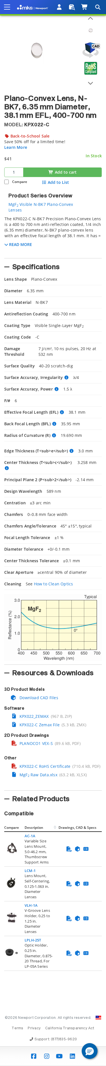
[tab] (53, 235)
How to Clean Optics (53, 584)
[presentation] (53, 533)
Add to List (58, 182)
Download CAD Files (38, 697)
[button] (90, 1051)
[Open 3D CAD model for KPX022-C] (90, 50)
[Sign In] (59, 7)
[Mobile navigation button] (7, 7)
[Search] (97, 7)
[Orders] (72, 7)
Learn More (15, 147)
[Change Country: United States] (98, 1018)
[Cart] (84, 7)
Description (34, 827)
